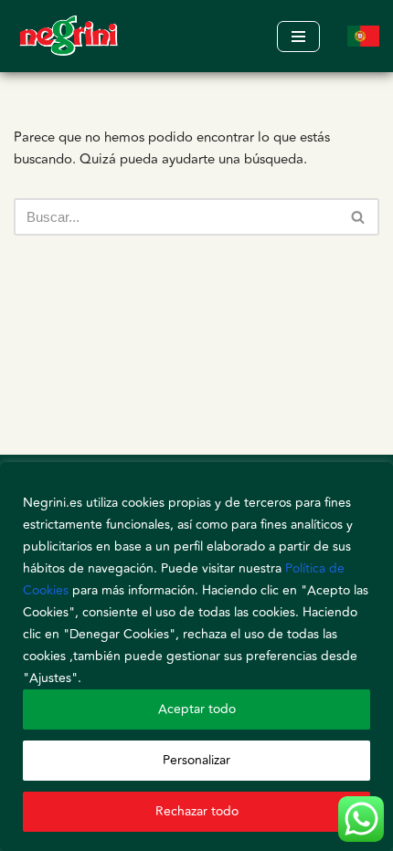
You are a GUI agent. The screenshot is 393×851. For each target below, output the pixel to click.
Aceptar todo (197, 709)
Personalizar (196, 760)
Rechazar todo (197, 811)
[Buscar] (358, 217)
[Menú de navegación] (298, 36)
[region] (196, 656)
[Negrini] (68, 36)
